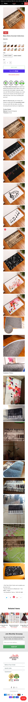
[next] (23, 18)
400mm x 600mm (7, 55)
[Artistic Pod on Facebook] (11, 687)
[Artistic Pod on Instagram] (14, 687)
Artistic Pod (15, 691)
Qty (4, 59)
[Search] (22, 3)
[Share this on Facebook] (10, 597)
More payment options (14, 74)
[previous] (4, 18)
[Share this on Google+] (17, 597)
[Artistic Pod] (14, 3)
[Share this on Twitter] (6, 597)
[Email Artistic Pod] (16, 687)
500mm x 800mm (17, 55)
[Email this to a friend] (20, 597)
